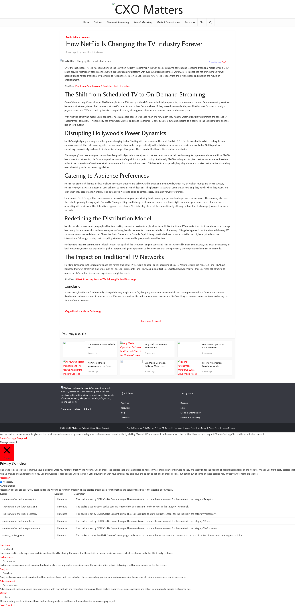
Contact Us (125, 417)
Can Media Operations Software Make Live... (155, 364)
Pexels (224, 62)
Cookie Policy (190, 428)
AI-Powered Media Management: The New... (100, 364)
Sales (183, 407)
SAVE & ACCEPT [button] (8, 605)
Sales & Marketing (143, 22)
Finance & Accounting (118, 22)
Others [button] (3, 592)
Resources (190, 22)
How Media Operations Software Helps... (213, 346)
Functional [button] (5, 544)
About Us (125, 402)
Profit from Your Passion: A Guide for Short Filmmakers (102, 86)
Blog (202, 22)
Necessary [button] (5, 477)
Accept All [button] (22, 438)
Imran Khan (87, 52)
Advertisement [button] (7, 580)
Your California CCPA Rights (138, 428)
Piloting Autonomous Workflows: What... (212, 364)
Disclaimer (202, 428)
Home (86, 22)
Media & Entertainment (169, 22)
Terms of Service (228, 428)
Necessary (8, 481)
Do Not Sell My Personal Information (167, 428)
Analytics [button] (4, 568)
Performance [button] (6, 556)
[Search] (210, 22)
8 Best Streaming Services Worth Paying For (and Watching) (105, 279)
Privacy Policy (214, 428)
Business (98, 22)
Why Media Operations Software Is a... (156, 346)
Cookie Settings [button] (8, 438)
